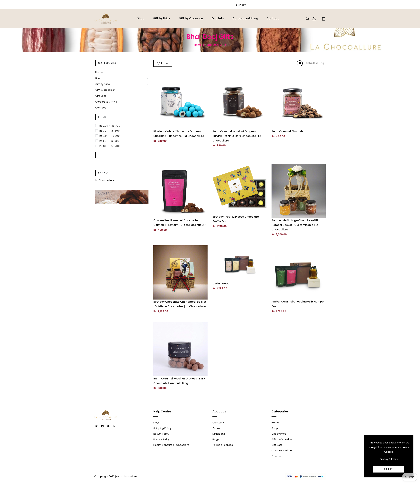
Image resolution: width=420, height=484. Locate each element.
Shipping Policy (162, 428)
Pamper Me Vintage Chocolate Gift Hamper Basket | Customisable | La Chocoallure (295, 224)
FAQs (156, 422)
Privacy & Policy (389, 459)
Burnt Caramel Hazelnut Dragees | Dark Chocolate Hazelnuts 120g (179, 381)
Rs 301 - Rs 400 (109, 130)
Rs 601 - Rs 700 (109, 146)
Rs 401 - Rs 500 (109, 136)
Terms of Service (222, 445)
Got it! (389, 469)
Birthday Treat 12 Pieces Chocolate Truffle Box (235, 219)
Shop (140, 18)
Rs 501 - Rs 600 (109, 141)
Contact (273, 18)
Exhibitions (218, 433)
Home (198, 45)
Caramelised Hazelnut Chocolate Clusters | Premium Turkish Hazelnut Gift (180, 222)
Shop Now (241, 5)
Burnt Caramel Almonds (287, 131)
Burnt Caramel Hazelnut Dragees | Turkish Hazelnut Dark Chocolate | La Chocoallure (236, 135)
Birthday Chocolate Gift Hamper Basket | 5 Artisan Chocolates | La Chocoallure (179, 304)
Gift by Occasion (191, 18)
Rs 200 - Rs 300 (109, 125)
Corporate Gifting (245, 18)
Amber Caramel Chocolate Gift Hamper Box (298, 304)
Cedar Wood (221, 283)
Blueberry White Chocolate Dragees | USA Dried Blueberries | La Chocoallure (178, 133)
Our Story (218, 422)
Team (216, 428)
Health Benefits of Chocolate (171, 445)
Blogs (215, 439)
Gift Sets (217, 18)
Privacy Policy (161, 439)
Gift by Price (161, 18)
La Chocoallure (105, 180)
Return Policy (161, 433)
